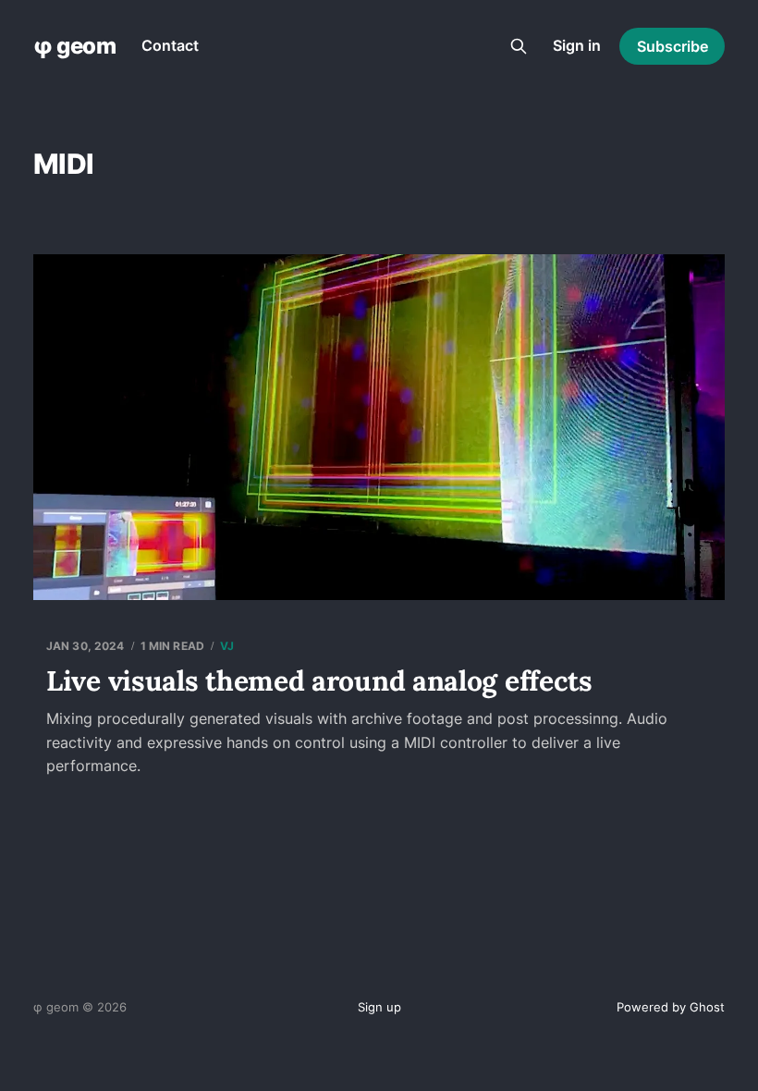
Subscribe (672, 46)
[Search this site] (518, 46)
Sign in (577, 45)
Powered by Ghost (671, 1006)
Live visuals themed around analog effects (319, 680)
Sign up (379, 1006)
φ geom (74, 46)
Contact (170, 45)
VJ (227, 646)
